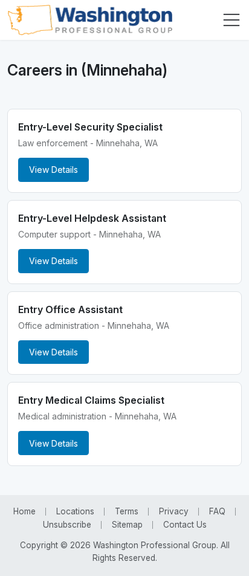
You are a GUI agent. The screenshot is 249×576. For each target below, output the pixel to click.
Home (24, 511)
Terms (126, 511)
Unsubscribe (67, 524)
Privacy (174, 511)
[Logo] (89, 20)
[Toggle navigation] (231, 20)
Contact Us (185, 524)
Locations (75, 511)
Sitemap (127, 524)
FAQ (217, 511)
